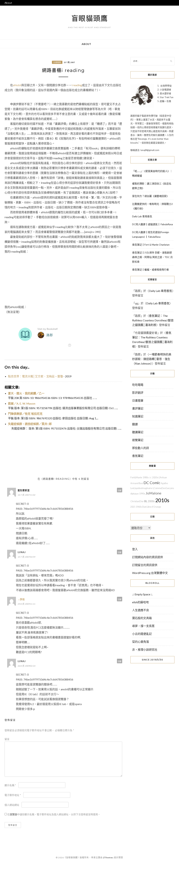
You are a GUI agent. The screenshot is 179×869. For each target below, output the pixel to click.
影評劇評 (137, 392)
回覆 (119, 490)
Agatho (164, 483)
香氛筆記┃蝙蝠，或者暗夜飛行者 (150, 269)
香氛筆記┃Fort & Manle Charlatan (151, 244)
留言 (7, 739)
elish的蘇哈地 (140, 602)
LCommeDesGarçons (163, 488)
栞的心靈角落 (140, 641)
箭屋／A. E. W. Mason (21, 403)
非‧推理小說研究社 (144, 649)
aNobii (17, 85)
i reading (77, 85)
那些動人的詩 (140, 448)
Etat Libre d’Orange (151, 506)
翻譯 (135, 424)
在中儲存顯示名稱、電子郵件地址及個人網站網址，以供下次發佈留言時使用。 (53, 814)
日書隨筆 (57, 62)
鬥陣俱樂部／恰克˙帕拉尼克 (25, 413)
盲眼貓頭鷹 (89, 18)
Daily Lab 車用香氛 (142, 216)
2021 (132, 506)
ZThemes (108, 857)
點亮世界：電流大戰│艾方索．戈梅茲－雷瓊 (35, 376)
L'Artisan (163, 477)
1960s (139, 506)
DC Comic (152, 482)
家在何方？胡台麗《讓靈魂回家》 (150, 195)
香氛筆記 (137, 455)
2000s (151, 501)
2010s (162, 500)
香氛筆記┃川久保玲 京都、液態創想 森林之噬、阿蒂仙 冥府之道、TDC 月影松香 (152, 257)
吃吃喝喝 (137, 384)
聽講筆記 (137, 432)
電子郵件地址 (13, 795)
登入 (135, 549)
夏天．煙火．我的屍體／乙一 (26, 393)
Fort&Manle (136, 477)
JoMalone (153, 493)
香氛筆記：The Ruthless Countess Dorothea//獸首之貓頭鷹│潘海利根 (153, 320)
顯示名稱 (10, 785)
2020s (155, 477)
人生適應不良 (140, 610)
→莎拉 (21, 599)
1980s (146, 477)
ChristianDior (137, 501)
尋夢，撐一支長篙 (143, 625)
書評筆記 (137, 408)
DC (150, 477)
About (8, 2)
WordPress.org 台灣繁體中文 (150, 572)
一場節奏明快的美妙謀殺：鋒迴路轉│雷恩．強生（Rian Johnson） (151, 359)
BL (145, 501)
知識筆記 (137, 416)
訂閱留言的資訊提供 (144, 565)
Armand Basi (136, 483)
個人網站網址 (12, 804)
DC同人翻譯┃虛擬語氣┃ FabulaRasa (152, 224)
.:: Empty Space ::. (142, 594)
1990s (142, 493)
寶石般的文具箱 (142, 618)
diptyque (134, 493)
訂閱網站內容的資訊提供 (147, 557)
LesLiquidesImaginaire (141, 488)
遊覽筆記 (137, 440)
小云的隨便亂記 (142, 633)
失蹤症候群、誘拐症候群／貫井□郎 (30, 423)
